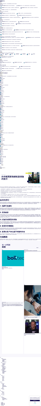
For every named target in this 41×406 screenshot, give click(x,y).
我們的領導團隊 (4, 398)
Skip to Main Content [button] (2, 0)
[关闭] (39, 397)
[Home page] (2, 1)
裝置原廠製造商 (4, 385)
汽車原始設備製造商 (4, 386)
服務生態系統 (3, 368)
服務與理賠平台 (4, 366)
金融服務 (3, 383)
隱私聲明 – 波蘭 (3, 404)
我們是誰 (3, 397)
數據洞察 (3, 360)
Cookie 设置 (35, 403)
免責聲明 (2, 402)
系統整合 (3, 372)
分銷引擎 (2, 358)
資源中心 (2, 391)
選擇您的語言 (1, 167)
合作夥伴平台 (3, 364)
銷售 (1, 362)
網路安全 (3, 377)
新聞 (2, 392)
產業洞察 (3, 393)
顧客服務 (3, 394)
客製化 (3, 379)
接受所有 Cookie (34, 400)
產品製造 (3, 370)
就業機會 (3, 399)
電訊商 (3, 384)
